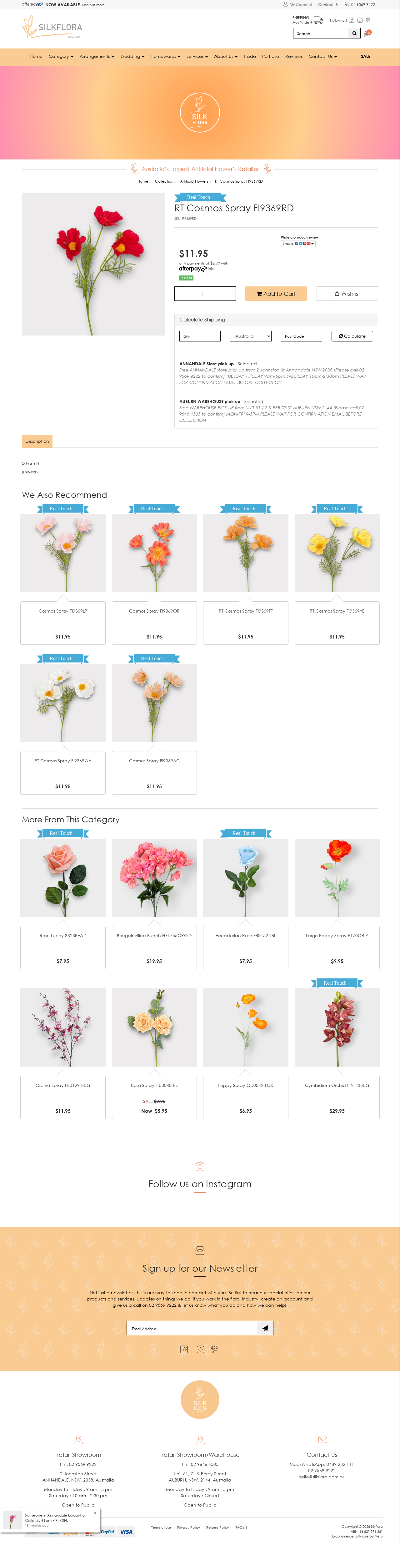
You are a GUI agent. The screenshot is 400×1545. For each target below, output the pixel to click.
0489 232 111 (340, 1464)
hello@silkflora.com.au (322, 1476)
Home (36, 56)
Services (196, 56)
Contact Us (328, 4)
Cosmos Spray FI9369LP (63, 610)
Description (37, 441)
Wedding (130, 56)
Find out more (93, 5)
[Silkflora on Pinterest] (215, 1347)
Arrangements (95, 56)
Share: (289, 243)
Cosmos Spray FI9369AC (154, 760)
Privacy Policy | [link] (190, 1527)
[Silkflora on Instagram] (199, 1347)
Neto (379, 1536)
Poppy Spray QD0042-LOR (245, 1085)
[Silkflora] (53, 25)
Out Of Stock (63, 543)
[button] (347, 293)
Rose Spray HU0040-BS (154, 1085)
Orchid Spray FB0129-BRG (63, 1085)
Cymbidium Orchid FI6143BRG (337, 1085)
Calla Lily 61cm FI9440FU (46, 1520)
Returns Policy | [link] (219, 1527)
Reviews (293, 56)
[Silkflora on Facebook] (183, 1347)
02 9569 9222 (363, 4)
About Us (224, 56)
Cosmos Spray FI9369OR (154, 610)
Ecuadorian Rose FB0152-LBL (246, 935)
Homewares (164, 56)
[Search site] (354, 33)
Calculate (354, 336)
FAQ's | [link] (241, 1527)
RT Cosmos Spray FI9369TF (246, 610)
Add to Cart (279, 293)
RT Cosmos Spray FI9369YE (337, 610)
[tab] (37, 441)
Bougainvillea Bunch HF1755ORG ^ (154, 935)
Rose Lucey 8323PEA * (63, 935)
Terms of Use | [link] (162, 1527)
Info (211, 268)
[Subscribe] (265, 1328)
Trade (250, 56)
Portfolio (270, 56)
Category (59, 56)
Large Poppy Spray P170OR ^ (337, 935)
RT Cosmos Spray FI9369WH (63, 760)
